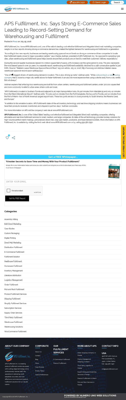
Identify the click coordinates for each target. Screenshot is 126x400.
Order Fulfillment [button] (11, 285)
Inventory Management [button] (13, 271)
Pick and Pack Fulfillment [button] (14, 289)
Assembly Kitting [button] (11, 219)
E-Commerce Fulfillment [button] (14, 252)
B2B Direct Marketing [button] (12, 224)
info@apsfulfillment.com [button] (110, 369)
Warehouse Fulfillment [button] (13, 322)
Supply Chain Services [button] (13, 313)
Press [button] (15, 42)
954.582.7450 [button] (78, 2)
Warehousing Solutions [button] (13, 327)
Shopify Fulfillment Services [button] (15, 303)
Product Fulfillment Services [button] (15, 294)
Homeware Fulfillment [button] (13, 266)
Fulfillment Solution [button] (12, 257)
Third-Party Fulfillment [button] (13, 317)
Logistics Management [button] (13, 280)
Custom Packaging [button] (11, 233)
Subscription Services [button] (13, 308)
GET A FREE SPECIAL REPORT (124, 142)
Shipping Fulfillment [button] (12, 299)
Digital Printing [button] (10, 238)
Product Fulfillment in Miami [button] (87, 378)
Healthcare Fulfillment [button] (13, 261)
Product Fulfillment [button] (59, 363)
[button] (99, 2)
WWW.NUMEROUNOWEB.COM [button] (75, 397)
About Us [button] (38, 352)
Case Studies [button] (9, 229)
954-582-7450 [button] (109, 364)
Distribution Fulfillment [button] (13, 247)
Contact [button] (37, 355)
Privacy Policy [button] (39, 371)
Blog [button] (36, 359)
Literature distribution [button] (12, 275)
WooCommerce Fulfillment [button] (15, 331)
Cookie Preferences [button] (41, 375)
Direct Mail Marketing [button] (12, 243)
